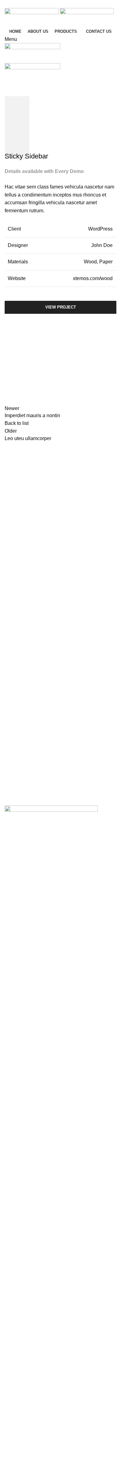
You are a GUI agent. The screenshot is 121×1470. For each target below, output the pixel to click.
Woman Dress (20, 1328)
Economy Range (23, 1430)
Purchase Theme (24, 1363)
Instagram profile (23, 1305)
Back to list (17, 423)
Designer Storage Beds (30, 1406)
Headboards (18, 1441)
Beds (10, 1382)
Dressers (15, 1418)
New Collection (21, 1316)
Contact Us (17, 1339)
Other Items (17, 1453)
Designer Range (23, 1394)
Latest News (18, 1351)
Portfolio (31, 104)
